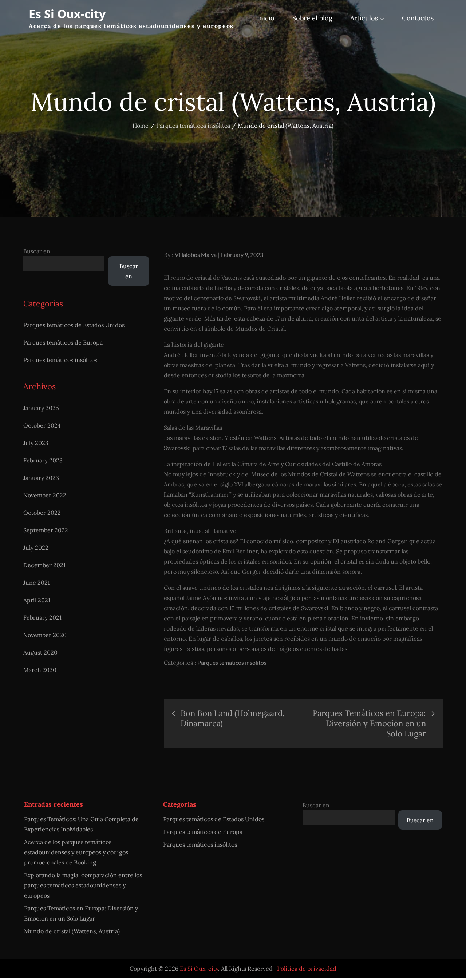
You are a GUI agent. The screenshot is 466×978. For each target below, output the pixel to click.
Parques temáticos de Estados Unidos (74, 325)
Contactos (418, 18)
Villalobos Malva (196, 254)
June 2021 (36, 582)
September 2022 (45, 530)
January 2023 (41, 477)
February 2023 (43, 460)
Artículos (364, 18)
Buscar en (36, 251)
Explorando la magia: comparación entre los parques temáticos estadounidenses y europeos (83, 885)
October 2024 (42, 425)
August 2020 (40, 652)
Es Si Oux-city (67, 13)
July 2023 (35, 442)
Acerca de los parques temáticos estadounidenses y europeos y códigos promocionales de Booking (76, 852)
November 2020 (45, 635)
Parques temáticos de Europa (63, 342)
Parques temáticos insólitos (231, 662)
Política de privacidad (306, 968)
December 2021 (44, 565)
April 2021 (36, 600)
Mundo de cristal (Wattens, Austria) (72, 931)
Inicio (266, 18)
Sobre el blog (312, 18)
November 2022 (44, 495)
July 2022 (35, 547)
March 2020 (39, 669)
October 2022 (42, 512)
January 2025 (41, 408)
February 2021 (42, 617)
